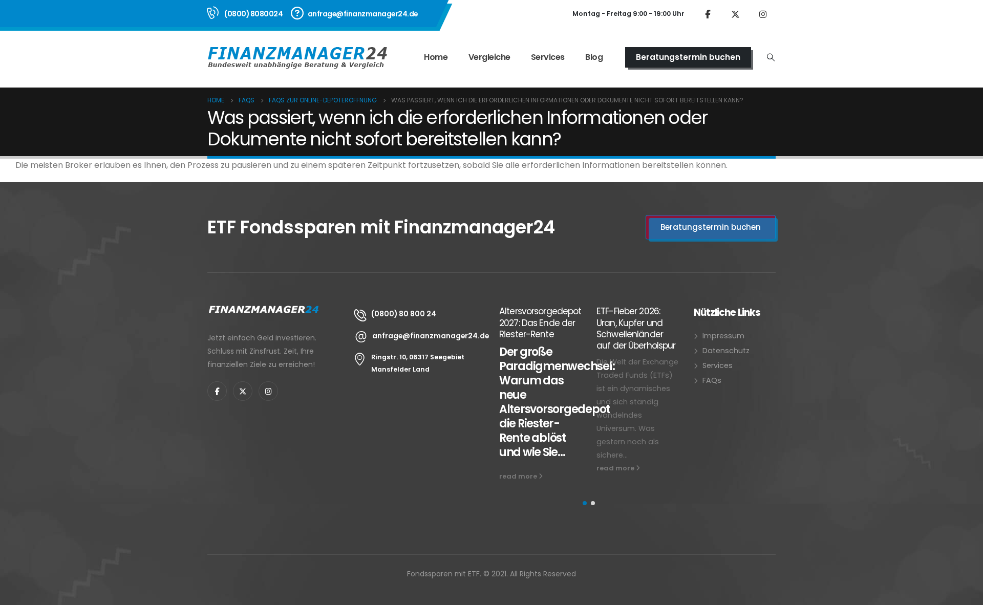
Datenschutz (726, 350)
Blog (594, 57)
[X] (735, 14)
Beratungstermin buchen (688, 57)
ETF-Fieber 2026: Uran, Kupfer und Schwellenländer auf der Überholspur (636, 328)
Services (548, 57)
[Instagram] (763, 14)
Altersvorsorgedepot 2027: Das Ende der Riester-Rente (540, 322)
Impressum (723, 336)
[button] (585, 503)
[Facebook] (707, 14)
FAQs (711, 380)
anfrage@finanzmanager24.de (363, 14)
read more (519, 476)
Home (435, 57)
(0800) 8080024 (253, 14)
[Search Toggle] (771, 57)
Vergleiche (489, 57)
